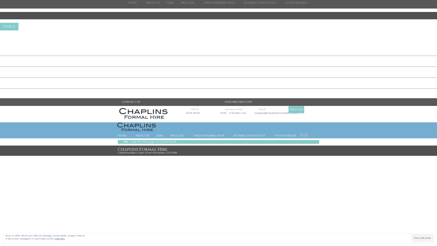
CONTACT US (131, 102)
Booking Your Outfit (249, 136)
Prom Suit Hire (8, 61)
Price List (177, 136)
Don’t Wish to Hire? (11, 72)
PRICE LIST (296, 110)
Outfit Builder (285, 136)
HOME (122, 136)
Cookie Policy (59, 239)
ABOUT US (142, 136)
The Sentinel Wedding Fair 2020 (17, 50)
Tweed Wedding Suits (208, 136)
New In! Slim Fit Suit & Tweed (17, 83)
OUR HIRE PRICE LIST (238, 102)
